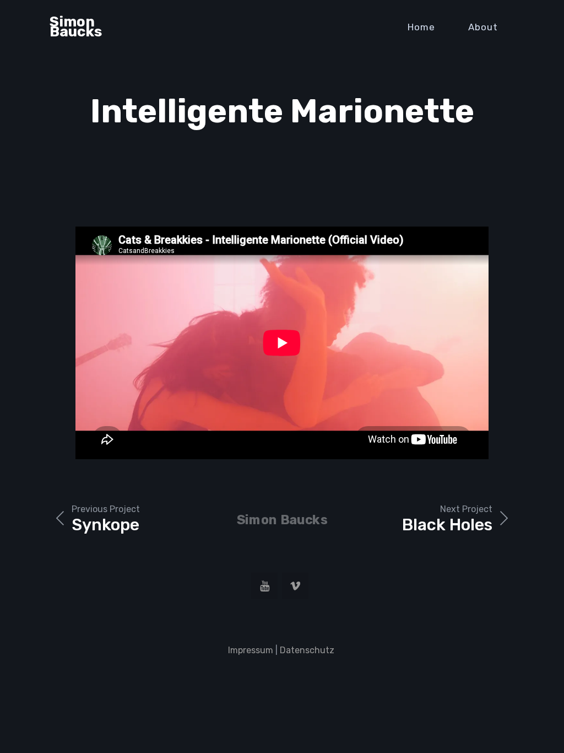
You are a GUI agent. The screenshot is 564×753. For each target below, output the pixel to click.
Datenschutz (308, 650)
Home (421, 27)
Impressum (250, 650)
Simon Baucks (76, 26)
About (483, 27)
